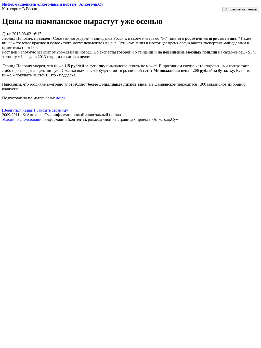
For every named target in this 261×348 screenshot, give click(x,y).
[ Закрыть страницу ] (52, 110)
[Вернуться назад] (17, 110)
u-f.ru (60, 98)
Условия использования (22, 119)
